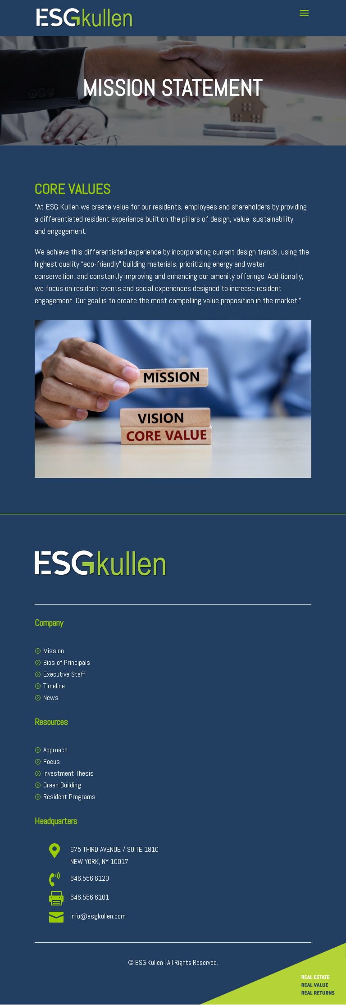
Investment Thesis (68, 773)
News (51, 697)
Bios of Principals (66, 662)
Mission (53, 650)
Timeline (54, 686)
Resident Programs (69, 796)
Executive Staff (64, 674)
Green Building (62, 785)
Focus (51, 761)
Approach (55, 750)
